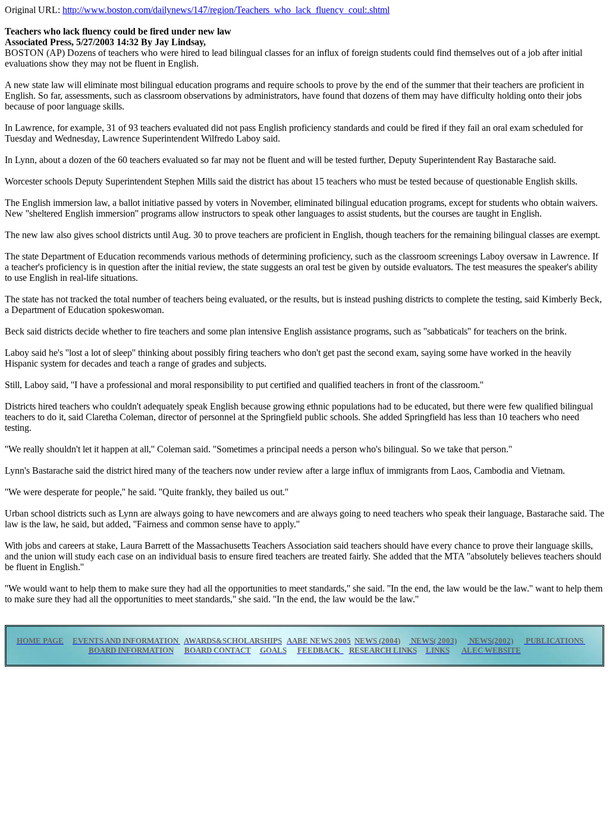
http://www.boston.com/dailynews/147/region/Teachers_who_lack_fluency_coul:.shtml (226, 10)
